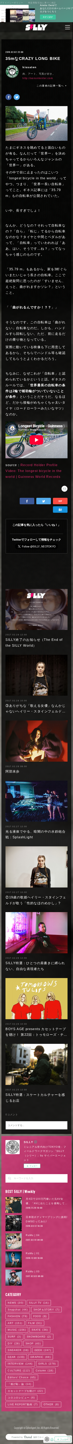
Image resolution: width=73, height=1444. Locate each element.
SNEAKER (18, 1350)
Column (44, 1370)
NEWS (15, 1302)
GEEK (42, 1350)
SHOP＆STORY (46, 1309)
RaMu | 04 (33, 1235)
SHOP (33, 1343)
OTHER (51, 1404)
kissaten (29, 67)
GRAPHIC (40, 1357)
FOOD (40, 1316)
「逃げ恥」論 (19, 1384)
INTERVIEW (20, 1363)
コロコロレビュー (21, 1397)
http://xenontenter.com (38, 78)
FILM (35, 1323)
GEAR (16, 1357)
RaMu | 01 (33, 1253)
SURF (14, 1336)
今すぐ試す (48, 17)
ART (15, 1323)
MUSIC (17, 1329)
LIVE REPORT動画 (23, 1404)
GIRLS (47, 1363)
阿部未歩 (12, 771)
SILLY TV (39, 1302)
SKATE (40, 1329)
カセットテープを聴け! (25, 1391)
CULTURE (19, 1370)
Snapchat (18, 1309)
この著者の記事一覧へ (50, 85)
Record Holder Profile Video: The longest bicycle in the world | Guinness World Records (33, 470)
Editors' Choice (22, 1377)
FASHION (17, 1316)
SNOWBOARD (39, 1336)
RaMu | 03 (33, 1271)
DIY (14, 1343)
